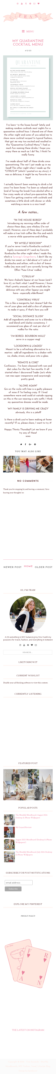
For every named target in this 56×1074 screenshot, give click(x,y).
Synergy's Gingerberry (24, 257)
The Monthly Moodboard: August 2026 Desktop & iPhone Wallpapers (31, 816)
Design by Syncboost (28, 1071)
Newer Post (12, 567)
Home (28, 566)
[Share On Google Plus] (30, 444)
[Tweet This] (21, 444)
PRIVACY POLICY (28, 916)
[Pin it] (35, 444)
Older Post (44, 567)
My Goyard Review (24, 827)
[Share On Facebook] (25, 444)
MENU (30, 31)
